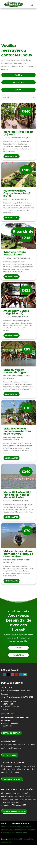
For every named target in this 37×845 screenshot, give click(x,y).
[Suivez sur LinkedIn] (21, 674)
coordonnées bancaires (14, 811)
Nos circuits (18, 82)
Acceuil (18, 75)
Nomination (18, 655)
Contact (18, 90)
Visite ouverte (11, 156)
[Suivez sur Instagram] (12, 674)
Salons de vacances (12, 779)
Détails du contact (11, 733)
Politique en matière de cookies (11, 826)
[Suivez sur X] (8, 674)
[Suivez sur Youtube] (16, 674)
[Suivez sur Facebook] (4, 674)
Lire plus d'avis (10, 755)
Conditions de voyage (19, 830)
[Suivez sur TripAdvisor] (25, 674)
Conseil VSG (18, 839)
